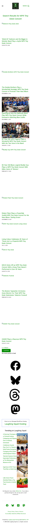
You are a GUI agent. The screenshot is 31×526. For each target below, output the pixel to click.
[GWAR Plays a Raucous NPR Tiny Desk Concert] (15, 330)
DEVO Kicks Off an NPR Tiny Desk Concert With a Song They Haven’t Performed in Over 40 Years (14, 267)
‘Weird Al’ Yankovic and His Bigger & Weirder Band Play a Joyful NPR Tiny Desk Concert (15, 41)
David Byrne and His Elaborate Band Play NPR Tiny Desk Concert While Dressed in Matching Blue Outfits (15, 115)
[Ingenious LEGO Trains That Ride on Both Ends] (22, 471)
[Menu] (2, 6)
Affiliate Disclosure (21, 513)
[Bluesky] (15, 386)
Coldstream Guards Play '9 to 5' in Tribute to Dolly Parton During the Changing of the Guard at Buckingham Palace (9, 449)
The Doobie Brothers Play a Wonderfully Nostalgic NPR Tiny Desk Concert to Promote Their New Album (15, 89)
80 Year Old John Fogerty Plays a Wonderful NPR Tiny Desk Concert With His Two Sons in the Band (14, 141)
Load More (6, 350)
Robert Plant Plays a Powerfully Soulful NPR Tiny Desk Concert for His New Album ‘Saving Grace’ (15, 215)
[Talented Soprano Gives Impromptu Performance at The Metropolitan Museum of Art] (22, 460)
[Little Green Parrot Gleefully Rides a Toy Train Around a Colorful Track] (22, 482)
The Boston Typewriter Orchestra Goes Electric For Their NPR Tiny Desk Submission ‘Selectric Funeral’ (14, 293)
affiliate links (18, 491)
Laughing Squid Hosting (15, 424)
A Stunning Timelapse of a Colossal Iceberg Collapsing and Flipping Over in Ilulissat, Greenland (10, 438)
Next (6, 348)
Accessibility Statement (10, 513)
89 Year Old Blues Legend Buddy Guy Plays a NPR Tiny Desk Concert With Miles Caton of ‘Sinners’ (15, 167)
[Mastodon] (15, 415)
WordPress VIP (25, 519)
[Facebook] (15, 371)
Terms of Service (19, 511)
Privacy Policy (11, 511)
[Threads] (15, 400)
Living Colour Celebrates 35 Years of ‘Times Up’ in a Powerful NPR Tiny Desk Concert (15, 241)
